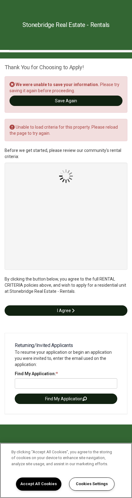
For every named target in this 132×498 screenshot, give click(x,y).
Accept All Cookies (38, 483)
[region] (66, 470)
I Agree (64, 310)
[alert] (66, 130)
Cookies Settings (92, 483)
